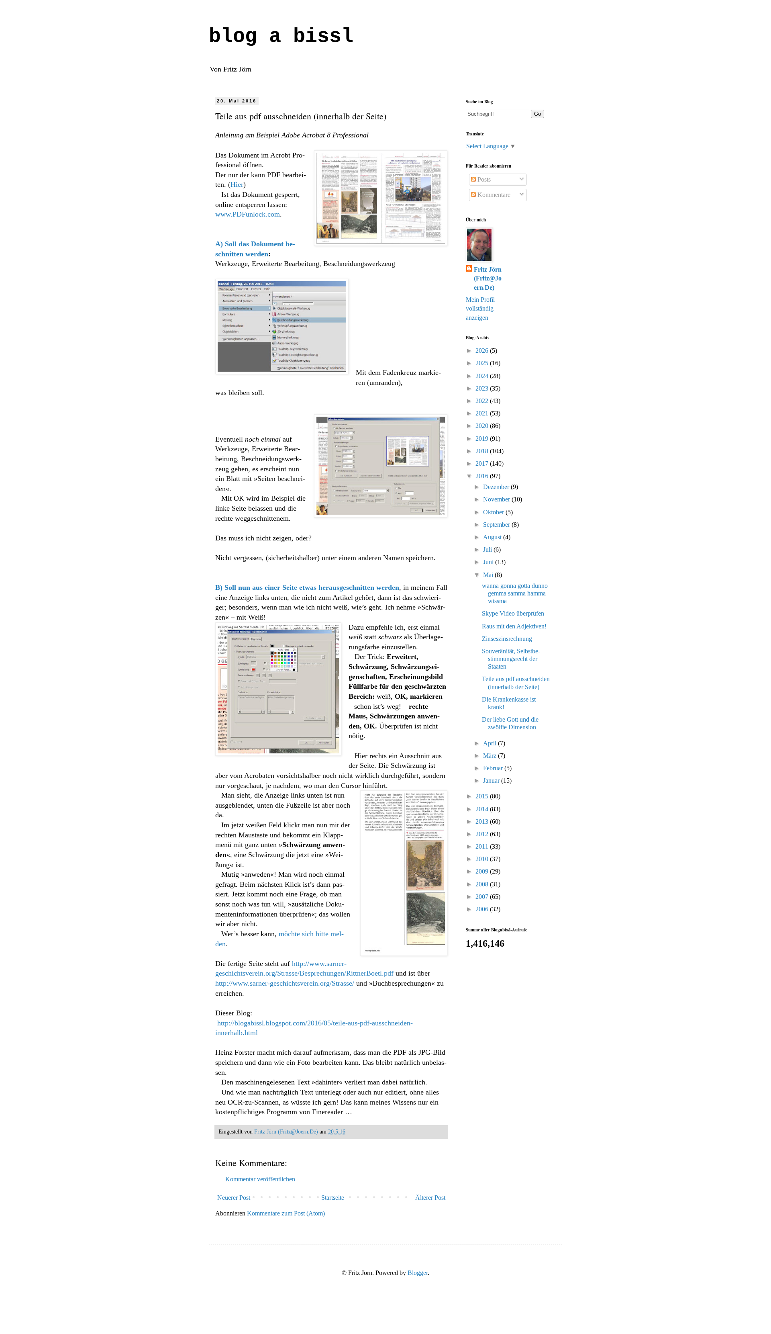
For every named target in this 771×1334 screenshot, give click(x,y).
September (497, 524)
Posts (483, 179)
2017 (482, 463)
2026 (482, 350)
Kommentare (493, 194)
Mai (489, 574)
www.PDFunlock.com (247, 214)
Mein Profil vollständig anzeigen (480, 308)
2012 (482, 834)
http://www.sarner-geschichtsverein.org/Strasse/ (284, 983)
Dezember (497, 486)
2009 (482, 871)
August (493, 537)
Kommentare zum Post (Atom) (286, 1213)
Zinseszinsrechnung (507, 638)
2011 (482, 846)
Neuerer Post (233, 1197)
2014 (482, 809)
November (497, 499)
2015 (482, 796)
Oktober (494, 512)
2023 (482, 388)
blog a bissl (281, 36)
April (490, 743)
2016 (482, 476)
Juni (489, 562)
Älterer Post (430, 1197)
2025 (482, 363)
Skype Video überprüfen (513, 613)
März (490, 755)
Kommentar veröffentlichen (260, 1179)
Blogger (418, 1272)
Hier (236, 184)
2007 (482, 896)
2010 (482, 858)
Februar (493, 768)
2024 (482, 375)
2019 (482, 438)
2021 (482, 413)
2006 (482, 909)
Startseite (332, 1197)
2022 (482, 400)
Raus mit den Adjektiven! (514, 626)
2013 (482, 821)
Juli (488, 549)
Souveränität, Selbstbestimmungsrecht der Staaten (511, 659)
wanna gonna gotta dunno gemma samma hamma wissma (515, 593)
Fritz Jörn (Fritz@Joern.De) (488, 278)
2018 (482, 451)
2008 (482, 884)
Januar (492, 780)
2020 (482, 425)
